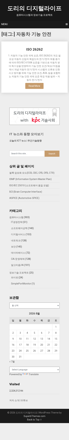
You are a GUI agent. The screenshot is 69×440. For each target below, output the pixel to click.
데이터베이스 (18, 252)
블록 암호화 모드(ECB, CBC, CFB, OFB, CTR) (31, 172)
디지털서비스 (18, 234)
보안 (13, 246)
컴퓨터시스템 (16, 217)
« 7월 (12, 361)
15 (56, 339)
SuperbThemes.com (34, 416)
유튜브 (24, 400)
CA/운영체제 (18, 259)
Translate (34, 374)
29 (56, 350)
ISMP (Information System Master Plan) (30, 179)
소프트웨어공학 (19, 228)
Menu (4, 24)
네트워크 (15, 240)
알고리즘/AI (17, 265)
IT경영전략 (16, 222)
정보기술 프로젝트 (19, 272)
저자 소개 (14, 400)
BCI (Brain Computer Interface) (25, 191)
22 (56, 344)
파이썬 (14, 277)
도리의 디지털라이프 (34, 8)
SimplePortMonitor (21, 283)
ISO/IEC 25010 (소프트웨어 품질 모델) (29, 185)
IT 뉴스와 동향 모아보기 (26, 134)
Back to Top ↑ (34, 419)
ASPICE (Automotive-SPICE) (24, 198)
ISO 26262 (34, 49)
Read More (34, 86)
